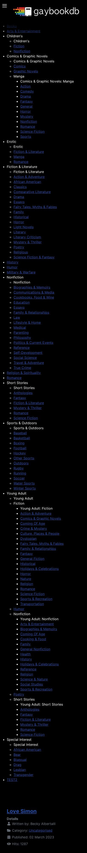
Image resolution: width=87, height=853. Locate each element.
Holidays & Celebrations (39, 569)
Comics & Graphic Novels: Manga (47, 81)
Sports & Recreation (36, 599)
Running (20, 473)
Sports (25, 136)
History (12, 262)
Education (22, 302)
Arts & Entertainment (37, 624)
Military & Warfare (21, 272)
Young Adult (16, 493)
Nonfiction (22, 51)
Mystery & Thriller (28, 242)
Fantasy (26, 101)
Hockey (20, 453)
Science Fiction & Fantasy (34, 257)
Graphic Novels (26, 71)
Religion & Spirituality (24, 373)
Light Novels (24, 227)
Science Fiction (32, 131)
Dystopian (28, 538)
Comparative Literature (32, 192)
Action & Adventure (29, 177)
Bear (17, 754)
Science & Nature (34, 679)
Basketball (22, 438)
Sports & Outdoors (22, 423)
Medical (20, 327)
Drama (25, 96)
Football (20, 448)
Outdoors (21, 463)
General (26, 106)
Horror (25, 111)
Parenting (21, 332)
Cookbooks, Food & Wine (34, 297)
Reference (22, 347)
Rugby (19, 468)
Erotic (11, 141)
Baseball (20, 433)
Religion (26, 584)
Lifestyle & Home (27, 322)
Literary (20, 232)
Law (17, 317)
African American (27, 182)
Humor (12, 267)
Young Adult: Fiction (36, 508)
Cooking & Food (33, 639)
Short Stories (17, 383)
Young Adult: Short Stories (41, 704)
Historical (21, 217)
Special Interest (19, 739)
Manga (19, 76)
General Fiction (32, 559)
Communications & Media (34, 292)
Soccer (19, 478)
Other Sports (24, 458)
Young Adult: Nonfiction (39, 619)
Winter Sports (25, 488)
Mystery (26, 116)
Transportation (32, 604)
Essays (19, 202)
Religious (21, 252)
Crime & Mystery (33, 528)
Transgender (23, 775)
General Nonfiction (35, 649)
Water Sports (24, 483)
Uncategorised (40, 830)
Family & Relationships (31, 312)
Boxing (19, 443)
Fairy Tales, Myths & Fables (35, 207)
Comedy (27, 91)
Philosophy (22, 337)
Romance (27, 126)
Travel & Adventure (29, 363)
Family (19, 212)
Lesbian (20, 770)
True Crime (22, 368)
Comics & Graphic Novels (27, 56)
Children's (15, 36)
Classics (20, 187)
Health (25, 654)
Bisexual (20, 760)
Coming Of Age (32, 523)
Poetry (19, 247)
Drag (17, 765)
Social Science (25, 358)
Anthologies (23, 393)
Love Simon (22, 811)
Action (25, 86)
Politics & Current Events (33, 342)
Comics (20, 66)
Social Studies (31, 684)
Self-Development (28, 352)
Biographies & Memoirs (32, 287)
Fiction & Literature (29, 151)
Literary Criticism (27, 237)
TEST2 (12, 780)
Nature (25, 579)
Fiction (19, 46)
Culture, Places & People (39, 533)
